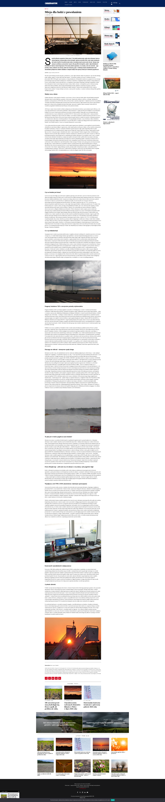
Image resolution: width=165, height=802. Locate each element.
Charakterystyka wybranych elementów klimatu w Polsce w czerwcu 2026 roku (100, 753)
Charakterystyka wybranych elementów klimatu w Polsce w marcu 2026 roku (118, 775)
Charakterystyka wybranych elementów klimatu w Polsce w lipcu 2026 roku (72, 706)
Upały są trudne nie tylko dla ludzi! (44, 774)
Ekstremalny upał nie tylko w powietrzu (118, 753)
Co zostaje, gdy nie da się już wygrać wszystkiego (62, 774)
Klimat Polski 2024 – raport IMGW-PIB (111, 93)
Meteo (46, 9)
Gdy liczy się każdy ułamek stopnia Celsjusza (99, 774)
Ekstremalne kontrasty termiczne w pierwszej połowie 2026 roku (92, 705)
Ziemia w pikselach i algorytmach (109, 122)
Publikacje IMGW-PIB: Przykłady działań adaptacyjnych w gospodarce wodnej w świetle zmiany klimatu (111, 67)
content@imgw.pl (82, 788)
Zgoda (112, 800)
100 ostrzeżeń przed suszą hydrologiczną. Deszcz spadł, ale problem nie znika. (52, 706)
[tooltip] (111, 2)
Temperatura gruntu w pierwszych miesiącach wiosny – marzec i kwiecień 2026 (82, 775)
